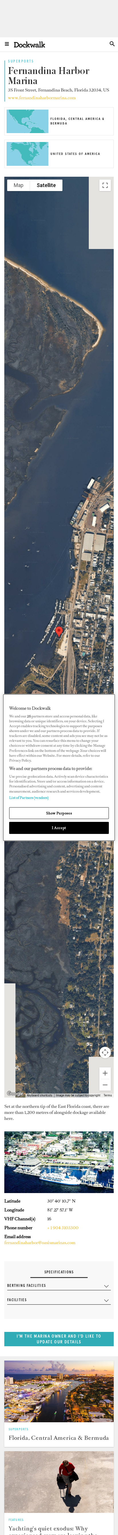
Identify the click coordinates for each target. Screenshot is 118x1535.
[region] (59, 767)
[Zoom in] (105, 1073)
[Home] (29, 44)
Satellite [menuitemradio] (46, 185)
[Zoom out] (105, 1085)
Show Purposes (59, 813)
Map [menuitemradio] (18, 185)
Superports (21, 62)
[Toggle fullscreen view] (105, 185)
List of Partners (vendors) (29, 797)
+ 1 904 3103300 (62, 1228)
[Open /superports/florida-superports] (59, 1391)
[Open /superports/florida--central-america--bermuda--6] (27, 131)
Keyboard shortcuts (39, 1095)
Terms (108, 1095)
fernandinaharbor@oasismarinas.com (39, 1243)
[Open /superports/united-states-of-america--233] (27, 164)
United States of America (75, 154)
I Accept (59, 828)
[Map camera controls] (105, 1052)
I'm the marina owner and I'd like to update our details (59, 1339)
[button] (59, 631)
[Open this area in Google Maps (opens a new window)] (15, 1094)
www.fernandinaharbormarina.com (42, 98)
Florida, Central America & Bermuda (59, 1438)
